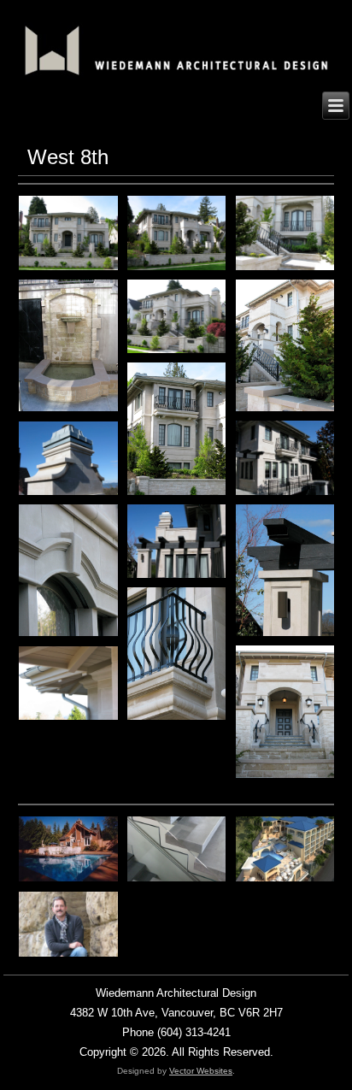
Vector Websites (200, 1070)
